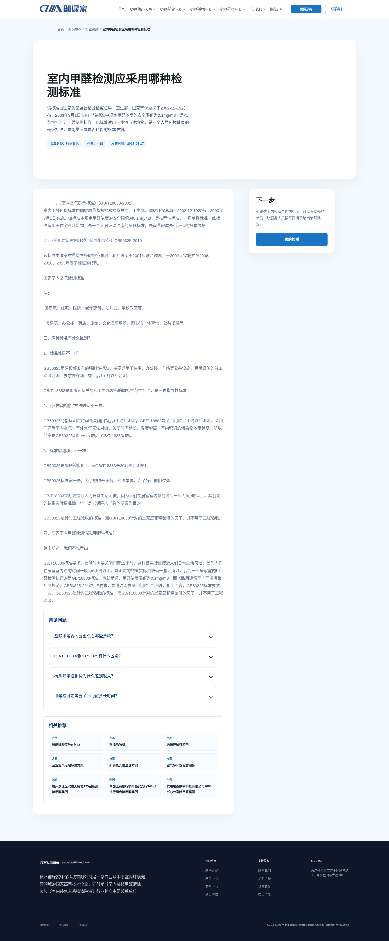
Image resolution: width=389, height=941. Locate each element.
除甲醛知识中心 (230, 9)
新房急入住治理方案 (123, 762)
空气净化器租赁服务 (181, 762)
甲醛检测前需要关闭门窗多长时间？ (86, 696)
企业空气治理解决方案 (68, 762)
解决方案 (211, 870)
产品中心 (211, 878)
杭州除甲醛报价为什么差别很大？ (84, 676)
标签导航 (264, 887)
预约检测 (292, 239)
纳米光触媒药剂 (178, 741)
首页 (121, 9)
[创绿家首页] (68, 9)
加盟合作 (264, 878)
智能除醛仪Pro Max (66, 741)
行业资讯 (92, 29)
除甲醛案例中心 (201, 9)
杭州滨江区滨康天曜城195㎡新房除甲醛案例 (75, 786)
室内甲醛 (51, 210)
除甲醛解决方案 (141, 9)
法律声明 (83, 925)
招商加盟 (276, 9)
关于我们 (255, 9)
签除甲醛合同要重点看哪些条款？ (84, 636)
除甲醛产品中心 (171, 9)
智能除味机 (117, 741)
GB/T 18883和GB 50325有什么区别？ (88, 656)
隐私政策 (63, 925)
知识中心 (74, 29)
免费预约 (306, 9)
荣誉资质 (264, 895)
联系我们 (337, 9)
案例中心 (211, 887)
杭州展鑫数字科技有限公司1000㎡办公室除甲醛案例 (189, 786)
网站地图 (44, 925)
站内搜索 (211, 895)
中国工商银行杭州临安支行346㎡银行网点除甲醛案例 (132, 786)
